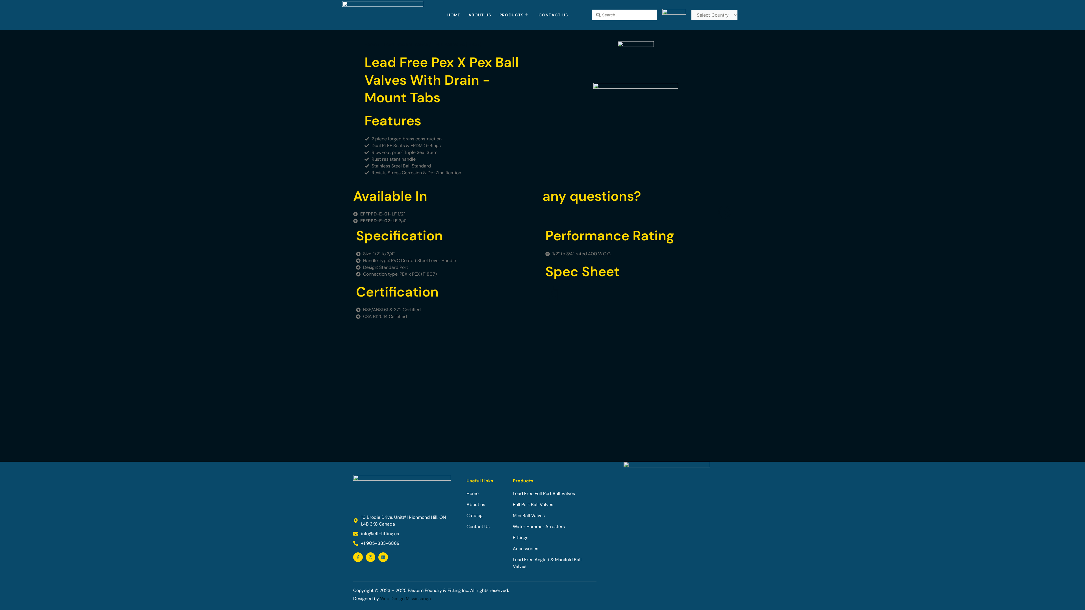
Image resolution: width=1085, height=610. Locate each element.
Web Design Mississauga (405, 599)
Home (453, 15)
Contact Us (553, 15)
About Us (479, 15)
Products (512, 15)
